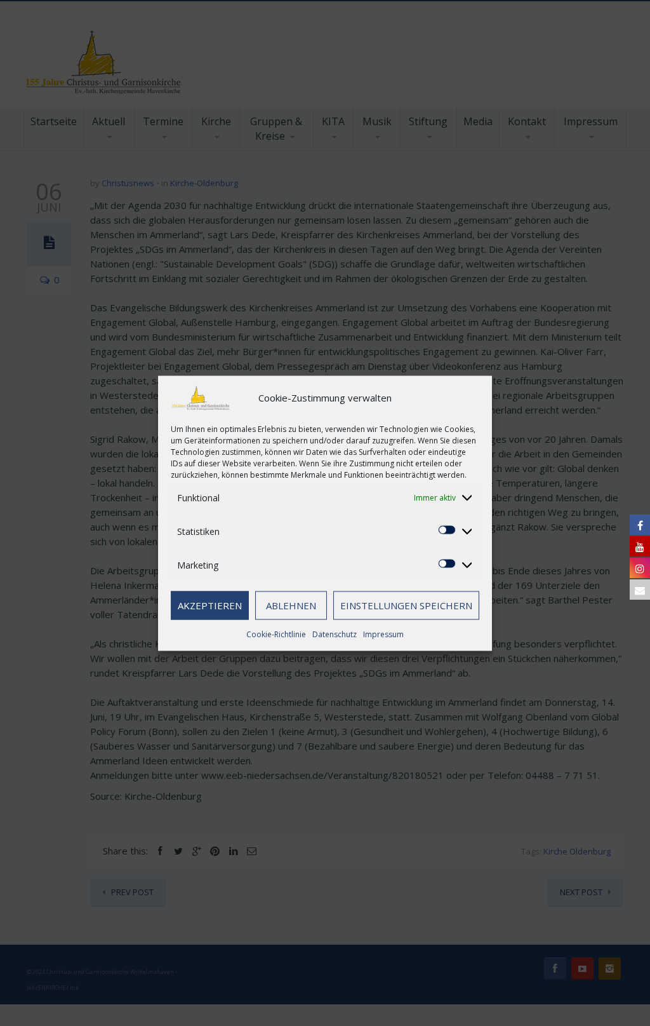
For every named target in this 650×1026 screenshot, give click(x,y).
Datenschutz (334, 633)
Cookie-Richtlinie (276, 633)
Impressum (383, 633)
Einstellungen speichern (406, 605)
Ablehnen (291, 605)
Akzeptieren (210, 605)
